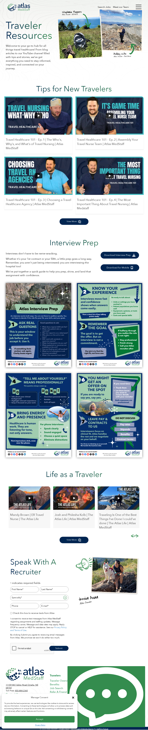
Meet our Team (121, 7)
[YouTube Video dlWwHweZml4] (38, 176)
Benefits (54, 684)
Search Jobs (104, 7)
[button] (73, 697)
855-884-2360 (21, 690)
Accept (39, 719)
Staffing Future (102, 729)
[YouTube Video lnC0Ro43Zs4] (109, 115)
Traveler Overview (60, 681)
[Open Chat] (106, 696)
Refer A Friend (58, 692)
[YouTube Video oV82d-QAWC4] (109, 176)
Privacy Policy (40, 725)
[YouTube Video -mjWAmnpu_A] (38, 115)
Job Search (56, 688)
